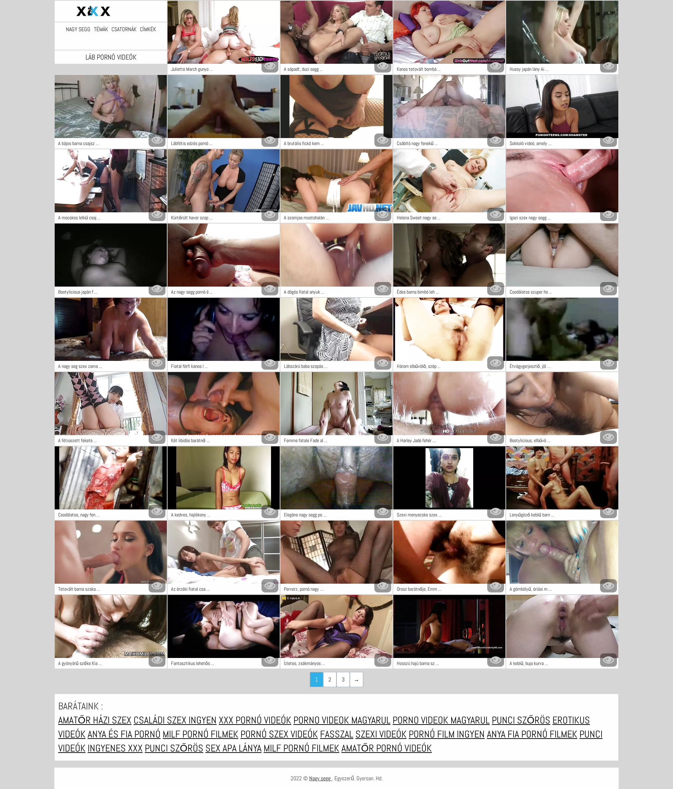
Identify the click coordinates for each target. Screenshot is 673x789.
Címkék (148, 29)
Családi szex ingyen (175, 720)
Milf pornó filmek (200, 734)
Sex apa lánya (233, 748)
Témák (101, 29)
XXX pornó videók (255, 720)
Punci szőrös (521, 720)
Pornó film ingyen (447, 734)
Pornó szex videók (279, 734)
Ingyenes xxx (115, 748)
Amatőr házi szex (94, 720)
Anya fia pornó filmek (532, 734)
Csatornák (123, 29)
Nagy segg (78, 29)
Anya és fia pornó (124, 734)
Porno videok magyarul (341, 720)
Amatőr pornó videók (386, 748)
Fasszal (336, 734)
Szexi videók (381, 734)
